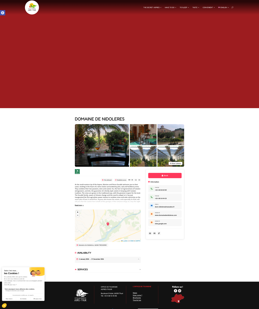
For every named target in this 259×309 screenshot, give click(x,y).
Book (166, 175)
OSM (131, 241)
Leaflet (125, 241)
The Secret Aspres (151, 7)
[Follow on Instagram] (179, 290)
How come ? (137, 295)
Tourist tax (137, 300)
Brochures (137, 298)
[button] (2, 12)
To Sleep (183, 7)
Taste (194, 7)
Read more (78, 205)
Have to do (169, 7)
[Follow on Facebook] (175, 290)
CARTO (137, 241)
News (135, 293)
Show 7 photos (176, 163)
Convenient (208, 7)
